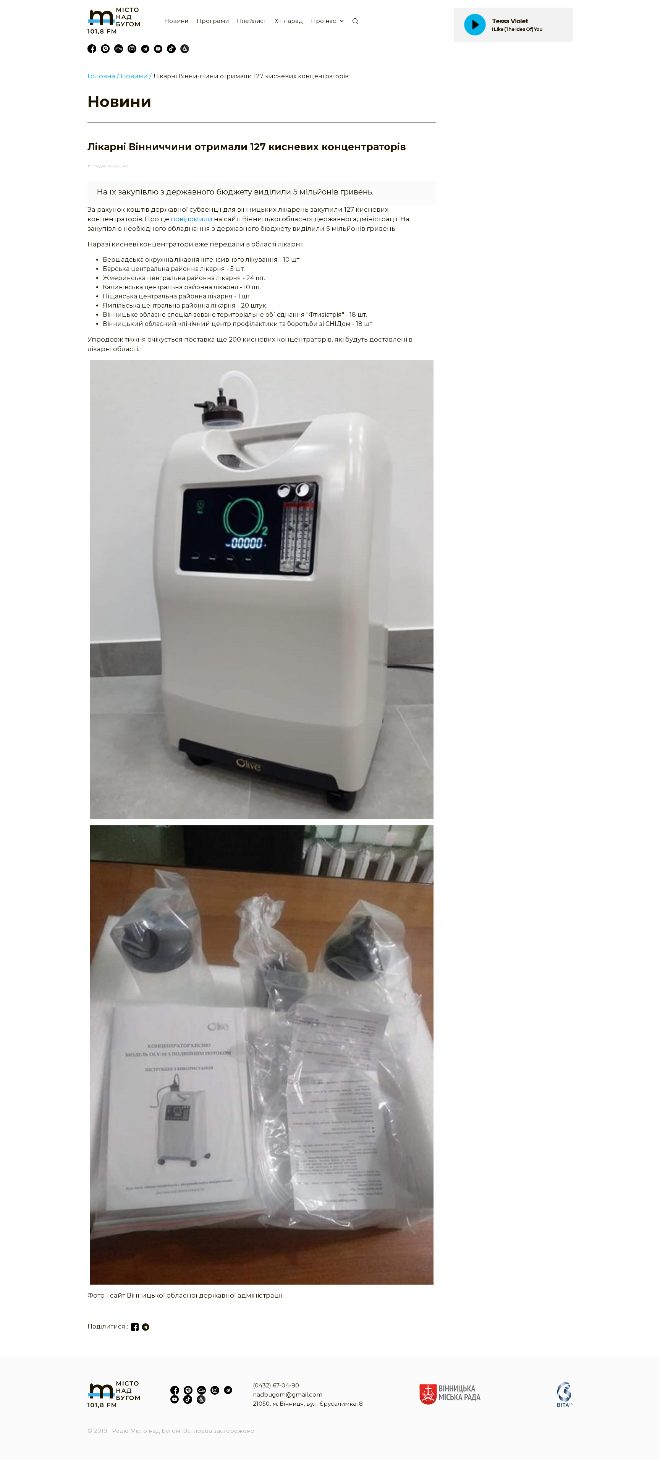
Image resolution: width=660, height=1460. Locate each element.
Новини (176, 20)
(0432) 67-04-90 (276, 1385)
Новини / (136, 76)
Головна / (103, 76)
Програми (213, 20)
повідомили (191, 219)
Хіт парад (289, 20)
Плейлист (251, 20)
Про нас (323, 20)
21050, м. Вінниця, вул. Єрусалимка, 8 (308, 1403)
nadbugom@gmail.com (287, 1394)
